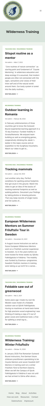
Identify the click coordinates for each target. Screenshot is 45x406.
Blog (17, 393)
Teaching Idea (10, 49)
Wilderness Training (25, 49)
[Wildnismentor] (13, 10)
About (24, 393)
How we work (12, 397)
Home (11, 393)
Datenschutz (17, 401)
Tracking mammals (18, 169)
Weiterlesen (11, 94)
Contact (35, 397)
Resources (25, 397)
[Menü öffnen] (40, 10)
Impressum (28, 401)
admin (10, 62)
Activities (32, 393)
